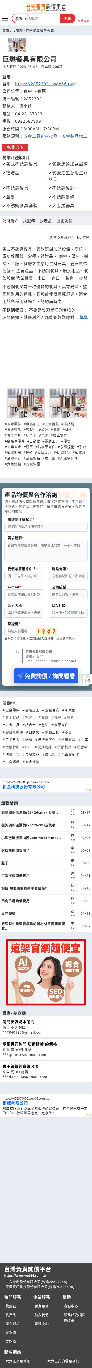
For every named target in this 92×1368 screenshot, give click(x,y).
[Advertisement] (46, 357)
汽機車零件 (46, 446)
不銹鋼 (69, 424)
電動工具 (52, 441)
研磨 (29, 446)
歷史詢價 (65, 220)
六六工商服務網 (18, 1361)
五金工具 (14, 435)
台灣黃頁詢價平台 (27, 1271)
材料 (68, 429)
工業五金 (14, 446)
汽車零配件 (69, 458)
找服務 (17, 30)
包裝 (44, 435)
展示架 (50, 458)
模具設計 (44, 452)
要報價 (11, 1332)
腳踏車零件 (16, 441)
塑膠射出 (14, 452)
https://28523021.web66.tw (44, 83)
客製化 (31, 429)
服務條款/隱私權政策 (75, 1317)
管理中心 (42, 1323)
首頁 (5, 30)
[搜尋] (44, 18)
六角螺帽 (14, 464)
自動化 (34, 441)
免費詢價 (83, 21)
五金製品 (14, 429)
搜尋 (67, 18)
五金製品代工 (74, 136)
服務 (19, 18)
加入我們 (42, 1314)
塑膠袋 (80, 452)
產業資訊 (13, 1323)
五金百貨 (52, 424)
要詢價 (11, 1341)
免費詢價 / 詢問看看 (50, 676)
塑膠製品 (63, 452)
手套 (82, 446)
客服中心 (71, 1306)
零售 (67, 441)
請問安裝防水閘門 (19, 1021)
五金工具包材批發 (41, 136)
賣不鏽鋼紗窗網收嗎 (21, 1066)
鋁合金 (31, 435)
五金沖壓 (33, 464)
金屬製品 (33, 458)
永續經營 (67, 446)
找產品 (46, 220)
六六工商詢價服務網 (63, 1361)
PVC (29, 452)
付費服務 (42, 1306)
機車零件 (60, 435)
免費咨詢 (15, 147)
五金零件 (14, 424)
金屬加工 (33, 424)
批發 (56, 429)
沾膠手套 (14, 458)
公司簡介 (10, 220)
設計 (44, 429)
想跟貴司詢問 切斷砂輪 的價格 (30, 1044)
